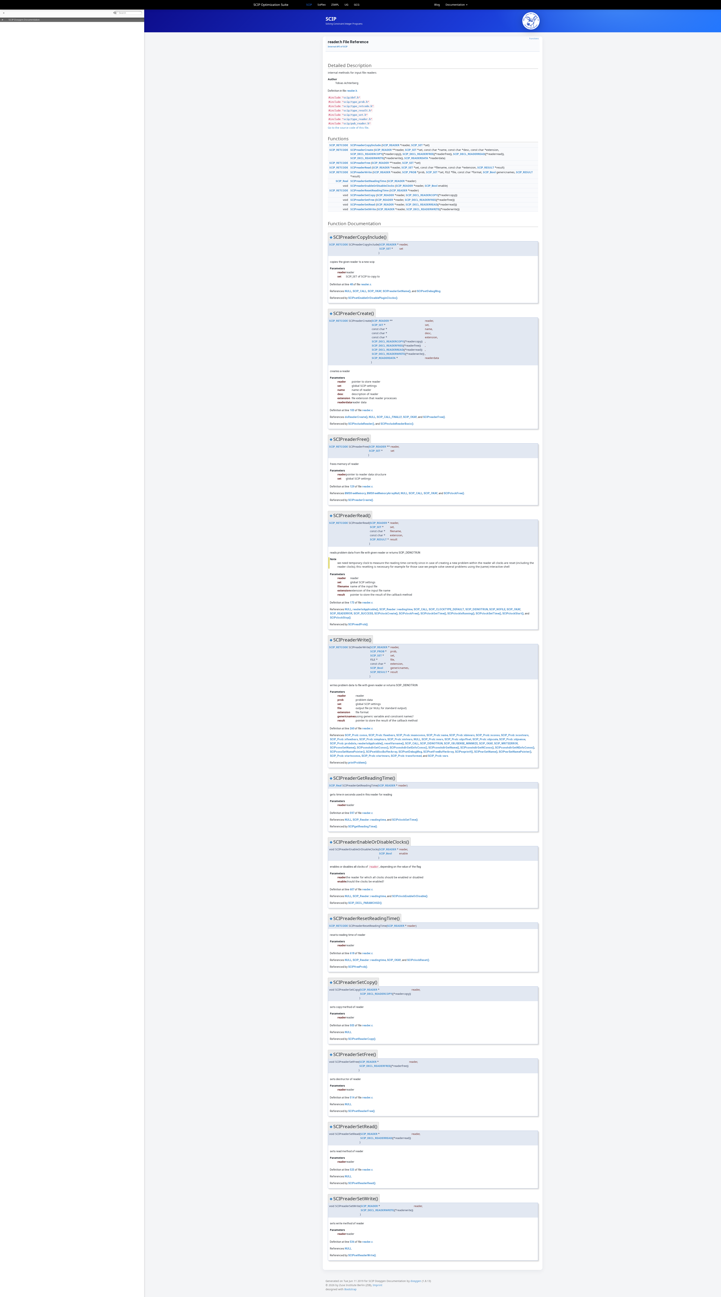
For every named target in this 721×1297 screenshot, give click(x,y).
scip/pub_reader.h (356, 123)
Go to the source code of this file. (348, 127)
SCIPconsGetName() (343, 747)
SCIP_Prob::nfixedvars (344, 739)
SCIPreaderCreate (361, 150)
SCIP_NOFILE (497, 609)
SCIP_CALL (360, 291)
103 (352, 410)
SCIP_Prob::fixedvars (381, 735)
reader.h (352, 90)
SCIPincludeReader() (361, 423)
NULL (348, 291)
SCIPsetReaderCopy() (362, 1038)
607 (352, 889)
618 (352, 953)
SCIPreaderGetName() (397, 291)
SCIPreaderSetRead (362, 204)
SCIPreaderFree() (434, 416)
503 (352, 1025)
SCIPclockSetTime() (488, 613)
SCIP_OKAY (375, 291)
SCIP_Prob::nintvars (400, 739)
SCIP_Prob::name (437, 735)
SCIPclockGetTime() (433, 613)
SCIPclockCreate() (386, 613)
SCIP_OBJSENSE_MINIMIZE (461, 743)
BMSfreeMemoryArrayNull (383, 493)
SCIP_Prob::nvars (432, 739)
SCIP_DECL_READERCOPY (366, 154)
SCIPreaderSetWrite (363, 209)
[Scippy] (531, 20)
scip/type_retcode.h (358, 106)
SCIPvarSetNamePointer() (515, 751)
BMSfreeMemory (355, 493)
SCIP (309, 4)
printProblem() (357, 762)
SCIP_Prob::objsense (512, 739)
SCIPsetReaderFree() (361, 1111)
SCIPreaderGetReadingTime (368, 181)
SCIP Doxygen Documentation (24, 20)
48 (351, 284)
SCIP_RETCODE (338, 145)
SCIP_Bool (489, 172)
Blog (437, 4)
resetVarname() (394, 743)
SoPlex (322, 4)
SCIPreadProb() (358, 624)
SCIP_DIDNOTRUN (476, 609)
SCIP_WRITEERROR (506, 743)
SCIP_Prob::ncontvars (515, 735)
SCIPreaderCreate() (360, 500)
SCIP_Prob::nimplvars (372, 739)
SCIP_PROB (409, 172)
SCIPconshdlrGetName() (443, 747)
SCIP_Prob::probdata (343, 743)
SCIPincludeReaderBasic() (396, 423)
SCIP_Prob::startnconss (345, 755)
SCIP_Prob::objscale (485, 739)
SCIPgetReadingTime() (362, 826)
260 (352, 728)
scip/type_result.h (357, 110)
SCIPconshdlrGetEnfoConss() (408, 747)
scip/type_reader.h (357, 119)
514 (352, 1097)
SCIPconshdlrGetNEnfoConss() (514, 747)
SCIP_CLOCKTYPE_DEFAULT (446, 609)
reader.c (366, 284)
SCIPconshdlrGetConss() (372, 747)
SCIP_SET (417, 145)
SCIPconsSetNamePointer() (347, 751)
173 (352, 602)
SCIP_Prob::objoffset (457, 739)
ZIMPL (335, 4)
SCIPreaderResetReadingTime (369, 190)
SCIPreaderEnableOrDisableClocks (372, 185)
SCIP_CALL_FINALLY (389, 416)
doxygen (415, 1281)
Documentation (456, 4)
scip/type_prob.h (356, 101)
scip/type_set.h (355, 114)
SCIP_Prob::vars (438, 755)
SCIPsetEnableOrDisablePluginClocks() (372, 297)
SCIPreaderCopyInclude (365, 145)
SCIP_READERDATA (416, 158)
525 (352, 1169)
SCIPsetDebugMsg (428, 291)
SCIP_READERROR (341, 613)
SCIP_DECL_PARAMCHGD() (365, 902)
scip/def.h (351, 97)
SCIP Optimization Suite (270, 4)
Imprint (377, 1285)
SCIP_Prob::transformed (406, 755)
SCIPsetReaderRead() (362, 1183)
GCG (356, 4)
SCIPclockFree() (454, 493)
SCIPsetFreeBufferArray (438, 751)
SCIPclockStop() (340, 617)
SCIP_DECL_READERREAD (469, 154)
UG (346, 4)
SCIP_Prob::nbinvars (462, 735)
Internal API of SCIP (338, 46)
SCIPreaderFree (360, 163)
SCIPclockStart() (513, 613)
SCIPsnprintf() (464, 751)
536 (352, 1241)
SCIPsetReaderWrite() (362, 1255)
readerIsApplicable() (365, 609)
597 (352, 812)
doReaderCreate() (356, 416)
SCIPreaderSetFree (362, 200)
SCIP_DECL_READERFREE (418, 154)
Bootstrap (350, 1289)
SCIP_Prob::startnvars (375, 755)
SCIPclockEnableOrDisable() (410, 896)
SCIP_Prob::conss (356, 735)
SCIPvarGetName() (486, 751)
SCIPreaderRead (360, 167)
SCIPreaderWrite (361, 172)
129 (352, 486)
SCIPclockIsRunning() (460, 613)
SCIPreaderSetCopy (362, 195)
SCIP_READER (390, 145)
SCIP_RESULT (485, 167)
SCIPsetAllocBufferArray (381, 751)
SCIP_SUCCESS (363, 613)
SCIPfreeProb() (357, 966)
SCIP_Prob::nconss (488, 735)
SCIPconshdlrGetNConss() (477, 747)
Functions (534, 38)
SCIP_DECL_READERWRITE (366, 158)
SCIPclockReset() (418, 960)
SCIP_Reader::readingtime (396, 609)
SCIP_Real (342, 181)
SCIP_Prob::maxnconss (410, 735)
